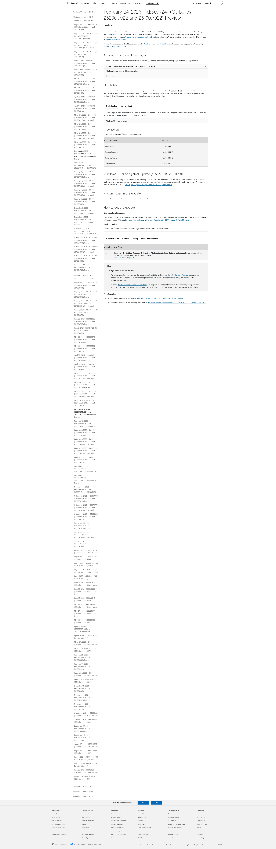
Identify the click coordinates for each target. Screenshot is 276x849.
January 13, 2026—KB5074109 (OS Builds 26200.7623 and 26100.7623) (85, 201)
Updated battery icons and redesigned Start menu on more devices (130, 66)
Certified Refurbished (87, 831)
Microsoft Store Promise (88, 834)
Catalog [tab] (135, 238)
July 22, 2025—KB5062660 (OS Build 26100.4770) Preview (86, 564)
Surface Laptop (56, 817)
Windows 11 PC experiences (116, 121)
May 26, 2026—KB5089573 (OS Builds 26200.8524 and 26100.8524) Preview (84, 81)
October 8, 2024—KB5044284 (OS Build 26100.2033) (85, 720)
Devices (113, 3)
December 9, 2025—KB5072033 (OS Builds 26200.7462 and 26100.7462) (85, 210)
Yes (143, 803)
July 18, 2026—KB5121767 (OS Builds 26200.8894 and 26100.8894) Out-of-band (86, 45)
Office (94, 3)
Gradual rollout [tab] (111, 106)
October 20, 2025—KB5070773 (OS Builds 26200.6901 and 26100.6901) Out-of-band (86, 249)
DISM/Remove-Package (179, 275)
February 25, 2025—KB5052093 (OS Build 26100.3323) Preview (82, 657)
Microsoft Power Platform (144, 827)
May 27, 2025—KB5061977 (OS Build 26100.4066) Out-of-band (85, 613)
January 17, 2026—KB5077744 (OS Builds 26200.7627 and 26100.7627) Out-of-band (85, 192)
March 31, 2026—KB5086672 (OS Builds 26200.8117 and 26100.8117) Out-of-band (85, 117)
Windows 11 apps (56, 838)
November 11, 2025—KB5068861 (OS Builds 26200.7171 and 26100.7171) (85, 231)
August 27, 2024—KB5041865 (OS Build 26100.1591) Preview (86, 745)
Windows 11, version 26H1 (83, 12)
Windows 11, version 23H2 (83, 786)
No (156, 803)
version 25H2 (122, 46)
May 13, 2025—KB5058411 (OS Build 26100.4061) (84, 621)
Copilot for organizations (58, 827)
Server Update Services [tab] (149, 238)
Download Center (86, 817)
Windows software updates (116, 39)
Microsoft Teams (142, 831)
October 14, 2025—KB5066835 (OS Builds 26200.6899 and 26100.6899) (86, 258)
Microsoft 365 (85, 3)
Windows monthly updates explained (138, 37)
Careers (199, 814)
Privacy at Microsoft (202, 824)
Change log (110, 76)
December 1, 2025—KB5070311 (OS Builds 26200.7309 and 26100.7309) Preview (85, 221)
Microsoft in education (116, 814)
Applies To (108, 25)
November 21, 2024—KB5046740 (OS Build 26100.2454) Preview (82, 697)
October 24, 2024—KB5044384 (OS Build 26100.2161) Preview (86, 714)
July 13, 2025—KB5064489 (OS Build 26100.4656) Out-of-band (86, 570)
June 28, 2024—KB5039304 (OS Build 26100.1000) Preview (86, 771)
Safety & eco (188, 845)
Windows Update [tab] (112, 238)
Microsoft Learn (172, 820)
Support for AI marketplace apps (176, 824)
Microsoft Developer (173, 817)
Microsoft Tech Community (175, 827)
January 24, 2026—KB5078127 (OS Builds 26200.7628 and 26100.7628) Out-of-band (85, 183)
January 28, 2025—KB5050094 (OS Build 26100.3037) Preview (86, 674)
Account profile (86, 814)
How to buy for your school (117, 827)
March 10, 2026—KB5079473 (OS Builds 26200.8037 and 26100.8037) (85, 144)
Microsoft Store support (88, 820)
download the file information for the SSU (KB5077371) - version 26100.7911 (177, 302)
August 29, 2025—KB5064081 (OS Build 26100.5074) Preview (86, 551)
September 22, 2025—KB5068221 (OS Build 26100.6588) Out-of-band (84, 534)
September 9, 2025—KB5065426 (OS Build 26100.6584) (82, 543)
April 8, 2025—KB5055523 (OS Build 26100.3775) (85, 636)
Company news (201, 820)
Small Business (142, 838)
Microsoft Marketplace (174, 831)
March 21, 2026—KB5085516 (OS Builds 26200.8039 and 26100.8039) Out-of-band (85, 135)
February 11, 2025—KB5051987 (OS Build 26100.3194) (82, 666)
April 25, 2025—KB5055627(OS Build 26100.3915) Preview (82, 629)
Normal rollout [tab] (126, 106)
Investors (199, 827)
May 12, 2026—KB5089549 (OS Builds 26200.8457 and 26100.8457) (84, 90)
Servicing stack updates (134, 220)
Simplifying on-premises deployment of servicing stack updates (148, 184)
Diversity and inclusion (203, 831)
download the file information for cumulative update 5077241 (160, 298)
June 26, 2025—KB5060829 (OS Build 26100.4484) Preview (86, 583)
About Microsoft (201, 817)
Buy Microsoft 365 (152, 3)
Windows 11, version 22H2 (83, 791)
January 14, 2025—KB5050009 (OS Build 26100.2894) (85, 680)
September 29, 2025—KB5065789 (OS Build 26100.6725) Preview (82, 267)
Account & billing (125, 3)
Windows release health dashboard (157, 44)
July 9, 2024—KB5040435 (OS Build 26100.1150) (85, 764)
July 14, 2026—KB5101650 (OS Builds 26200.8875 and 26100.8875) (86, 54)
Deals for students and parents (119, 834)
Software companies (173, 834)
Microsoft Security (142, 817)
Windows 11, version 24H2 (83, 275)
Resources (137, 3)
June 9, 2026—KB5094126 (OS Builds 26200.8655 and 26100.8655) (85, 72)
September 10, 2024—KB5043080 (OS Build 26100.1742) (82, 737)
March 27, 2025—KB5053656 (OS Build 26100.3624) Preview (86, 643)
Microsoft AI (141, 814)
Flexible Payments (86, 838)
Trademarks (179, 845)
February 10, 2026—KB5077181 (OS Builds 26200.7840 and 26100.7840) (85, 165)
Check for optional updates (124, 257)
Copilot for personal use (58, 831)
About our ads (205, 845)
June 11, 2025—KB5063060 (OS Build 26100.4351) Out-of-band (85, 591)
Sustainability (200, 838)
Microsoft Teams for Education (118, 820)
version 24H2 (109, 46)
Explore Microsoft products (59, 834)
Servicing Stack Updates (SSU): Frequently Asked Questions (168, 220)
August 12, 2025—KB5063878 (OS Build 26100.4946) (85, 557)
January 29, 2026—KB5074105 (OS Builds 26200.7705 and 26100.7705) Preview (85, 174)
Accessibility (200, 834)
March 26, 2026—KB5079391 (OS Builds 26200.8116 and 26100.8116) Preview (85, 126)
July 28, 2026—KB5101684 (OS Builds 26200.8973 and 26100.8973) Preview (86, 36)
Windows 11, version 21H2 (83, 796)
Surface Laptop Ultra (57, 820)
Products (103, 3)
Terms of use (169, 845)
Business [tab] (125, 238)
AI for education (115, 838)
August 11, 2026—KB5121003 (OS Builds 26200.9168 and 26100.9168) (85, 27)
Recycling (196, 845)
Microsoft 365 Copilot (143, 834)
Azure (169, 814)
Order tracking (85, 827)
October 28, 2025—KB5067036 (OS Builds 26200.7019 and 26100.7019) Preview (86, 240)
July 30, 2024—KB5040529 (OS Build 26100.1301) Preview (86, 758)
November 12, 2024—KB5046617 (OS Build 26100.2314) (82, 706)
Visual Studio (171, 838)
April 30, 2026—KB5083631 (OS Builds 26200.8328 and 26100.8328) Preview (84, 99)
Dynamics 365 (141, 820)
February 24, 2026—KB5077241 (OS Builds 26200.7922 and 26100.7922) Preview (85, 155)
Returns (84, 824)
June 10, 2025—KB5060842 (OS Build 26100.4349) (84, 599)
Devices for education (116, 817)
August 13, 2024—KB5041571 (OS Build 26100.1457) (85, 751)
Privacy (161, 845)
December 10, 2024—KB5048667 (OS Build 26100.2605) (82, 688)
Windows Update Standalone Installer (132, 285)
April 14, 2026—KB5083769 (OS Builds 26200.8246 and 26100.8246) (84, 108)
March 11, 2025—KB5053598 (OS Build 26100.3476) (85, 649)
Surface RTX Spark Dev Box (59, 824)
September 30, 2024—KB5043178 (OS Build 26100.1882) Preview (82, 728)
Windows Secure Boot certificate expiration (122, 71)
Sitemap (142, 845)
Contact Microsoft (152, 845)
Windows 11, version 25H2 (83, 17)
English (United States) (61, 844)
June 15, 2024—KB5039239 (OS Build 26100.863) (84, 777)
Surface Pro (55, 814)
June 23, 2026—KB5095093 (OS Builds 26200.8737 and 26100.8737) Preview (84, 63)
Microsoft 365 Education (117, 824)
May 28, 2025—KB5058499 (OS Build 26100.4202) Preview (86, 605)
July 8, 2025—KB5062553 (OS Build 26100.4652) (85, 577)
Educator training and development (120, 831)
